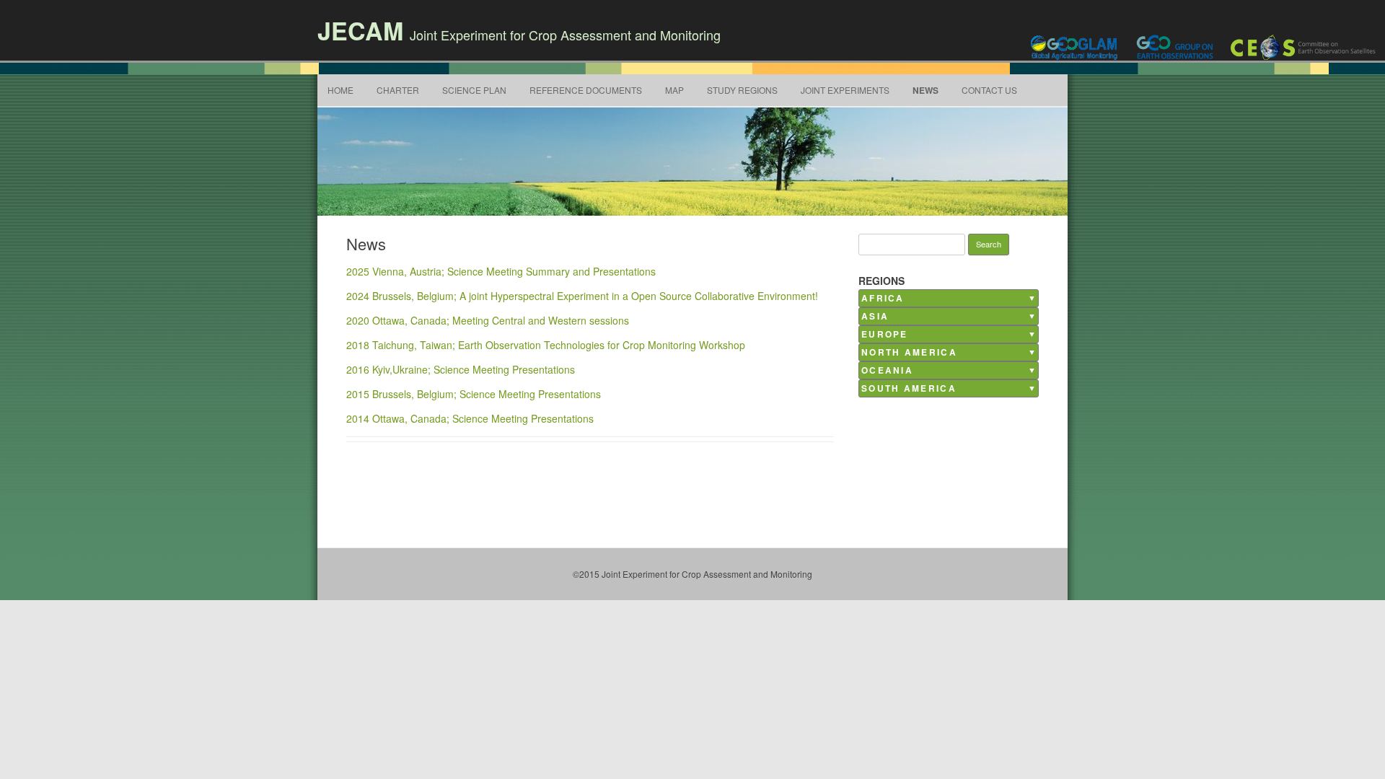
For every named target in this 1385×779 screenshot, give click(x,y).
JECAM (360, 30)
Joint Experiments (845, 90)
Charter (398, 90)
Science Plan (474, 90)
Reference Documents (585, 90)
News (925, 90)
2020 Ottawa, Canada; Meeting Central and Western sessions (487, 320)
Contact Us (989, 90)
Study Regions (742, 90)
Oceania (887, 370)
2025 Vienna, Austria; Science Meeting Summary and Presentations (501, 271)
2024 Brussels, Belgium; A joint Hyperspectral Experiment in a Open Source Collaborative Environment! (582, 296)
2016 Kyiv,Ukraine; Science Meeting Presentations (460, 369)
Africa (883, 298)
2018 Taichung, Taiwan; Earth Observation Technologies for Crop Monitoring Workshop (545, 345)
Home (340, 90)
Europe (884, 334)
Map (674, 90)
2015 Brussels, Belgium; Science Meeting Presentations (473, 394)
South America (909, 388)
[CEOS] (1304, 47)
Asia (875, 316)
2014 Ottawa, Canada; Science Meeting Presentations (470, 418)
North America (909, 352)
